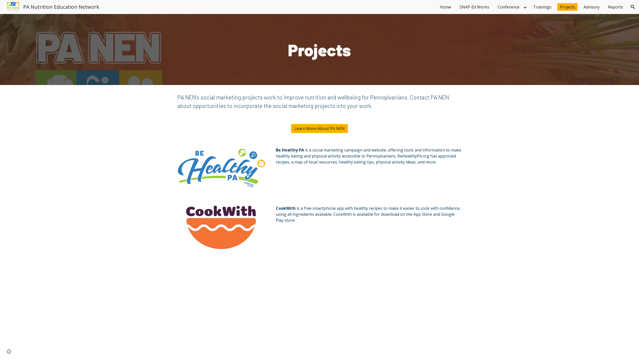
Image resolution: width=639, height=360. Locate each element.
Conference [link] (508, 7)
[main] (319, 50)
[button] (633, 7)
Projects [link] (567, 7)
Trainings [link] (542, 7)
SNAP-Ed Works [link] (474, 7)
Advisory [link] (592, 7)
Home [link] (445, 7)
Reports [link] (615, 7)
